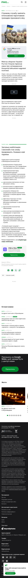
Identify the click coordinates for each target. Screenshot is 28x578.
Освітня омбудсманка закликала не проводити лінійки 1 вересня (11, 333)
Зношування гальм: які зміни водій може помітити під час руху (14, 319)
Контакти (4, 503)
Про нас (4, 497)
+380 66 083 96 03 (6, 540)
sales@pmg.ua (5, 551)
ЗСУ (3, 275)
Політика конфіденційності (8, 511)
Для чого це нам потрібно (10, 570)
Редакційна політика (7, 499)
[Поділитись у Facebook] (8, 270)
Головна (3, 6)
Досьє (3, 522)
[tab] (7, 415)
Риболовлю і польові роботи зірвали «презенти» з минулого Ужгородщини (13, 326)
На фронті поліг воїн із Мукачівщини (12, 313)
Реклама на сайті (6, 509)
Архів (3, 519)
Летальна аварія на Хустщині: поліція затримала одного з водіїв (13, 340)
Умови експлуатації (7, 514)
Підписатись (14, 255)
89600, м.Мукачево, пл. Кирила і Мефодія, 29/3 (14, 535)
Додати (16, 55)
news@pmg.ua (5, 545)
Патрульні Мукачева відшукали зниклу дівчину (13, 346)
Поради (3, 316)
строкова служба (10, 275)
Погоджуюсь (10, 573)
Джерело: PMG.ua (6, 262)
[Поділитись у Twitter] (16, 270)
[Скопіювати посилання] (19, 270)
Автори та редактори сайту (9, 501)
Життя (8, 6)
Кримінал (4, 337)
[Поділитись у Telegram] (12, 270)
